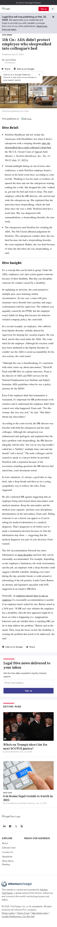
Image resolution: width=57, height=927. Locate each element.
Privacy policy (8, 913)
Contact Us (7, 852)
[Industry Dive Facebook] (10, 826)
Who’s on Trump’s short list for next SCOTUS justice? (25, 746)
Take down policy (39, 913)
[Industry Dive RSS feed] (22, 826)
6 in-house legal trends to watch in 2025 (28, 798)
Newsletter (7, 856)
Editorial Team (9, 847)
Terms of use (23, 913)
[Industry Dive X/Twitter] (16, 826)
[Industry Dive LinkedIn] (4, 826)
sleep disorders (25, 554)
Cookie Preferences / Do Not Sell (18, 916)
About (5, 843)
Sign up (44, 9)
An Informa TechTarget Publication (28, 3)
